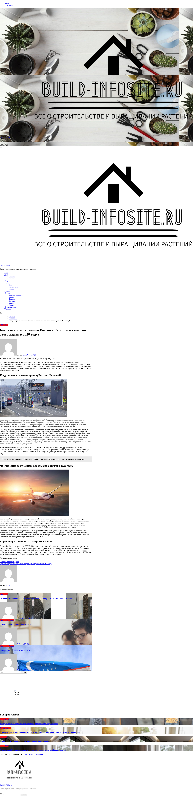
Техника (7, 309)
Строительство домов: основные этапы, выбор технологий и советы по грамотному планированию (40, 732)
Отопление (4, 746)
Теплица (12, 299)
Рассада (7, 291)
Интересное (13, 287)
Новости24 (13, 289)
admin (24, 355)
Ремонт (12, 277)
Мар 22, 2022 (25, 670)
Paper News (27, 754)
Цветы (11, 303)
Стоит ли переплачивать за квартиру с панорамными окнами (25, 741)
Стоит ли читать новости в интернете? (15, 624)
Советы (7, 293)
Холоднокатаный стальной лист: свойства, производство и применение (29, 724)
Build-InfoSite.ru (6, 137)
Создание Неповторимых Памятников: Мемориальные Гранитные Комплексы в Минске (36, 599)
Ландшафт (8, 281)
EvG (19, 644)
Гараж (11, 279)
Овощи (11, 297)
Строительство (10, 307)
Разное (7, 283)
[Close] (1, 793)
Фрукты (12, 301)
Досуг (11, 285)
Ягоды (11, 305)
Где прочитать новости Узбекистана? (15, 650)
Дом (6, 275)
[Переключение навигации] (1, 147)
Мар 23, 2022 (25, 644)
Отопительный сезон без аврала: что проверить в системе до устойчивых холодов (33, 750)
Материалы (4, 719)
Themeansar (39, 754)
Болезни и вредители (17, 295)
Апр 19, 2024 (26, 618)
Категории (8, 5)
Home (6, 3)
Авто (6, 273)
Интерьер (3, 737)
